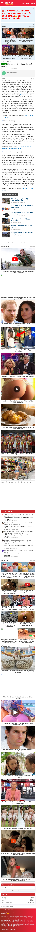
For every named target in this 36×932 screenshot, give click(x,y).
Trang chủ (3, 913)
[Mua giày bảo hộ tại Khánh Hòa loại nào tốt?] (6, 228)
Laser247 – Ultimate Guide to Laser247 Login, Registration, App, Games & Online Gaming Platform (17, 541)
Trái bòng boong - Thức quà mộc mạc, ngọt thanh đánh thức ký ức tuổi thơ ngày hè (18, 532)
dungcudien (15, 202)
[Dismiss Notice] (33, 9)
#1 (33, 78)
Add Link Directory (8, 512)
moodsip (6, 520)
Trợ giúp (27, 912)
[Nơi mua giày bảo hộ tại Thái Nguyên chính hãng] (6, 214)
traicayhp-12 (7, 529)
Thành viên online (8, 885)
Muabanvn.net (12, 929)
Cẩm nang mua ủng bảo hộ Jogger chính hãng (21, 219)
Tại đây (18, 925)
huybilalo (4, 887)
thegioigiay (15, 215)
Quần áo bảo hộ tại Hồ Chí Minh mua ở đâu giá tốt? (22, 206)
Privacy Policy (20, 912)
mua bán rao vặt (29, 916)
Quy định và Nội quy (11, 912)
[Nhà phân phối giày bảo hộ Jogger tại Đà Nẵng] (6, 234)
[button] (2, 3)
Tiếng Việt (10, 909)
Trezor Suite (7, 556)
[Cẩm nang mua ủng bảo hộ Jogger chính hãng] (6, 221)
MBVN (4, 909)
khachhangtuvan (6, 68)
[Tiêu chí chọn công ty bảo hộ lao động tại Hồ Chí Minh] (6, 201)
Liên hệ (3, 912)
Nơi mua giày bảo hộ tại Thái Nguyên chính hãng (22, 213)
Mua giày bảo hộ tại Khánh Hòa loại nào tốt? (21, 226)
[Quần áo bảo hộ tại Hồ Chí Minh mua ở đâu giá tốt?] (6, 208)
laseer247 (6, 548)
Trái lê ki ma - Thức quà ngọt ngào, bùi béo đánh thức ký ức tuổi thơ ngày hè (18, 523)
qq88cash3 (31, 902)
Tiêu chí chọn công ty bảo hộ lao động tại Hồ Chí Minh (20, 199)
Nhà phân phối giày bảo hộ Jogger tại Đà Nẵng (22, 233)
